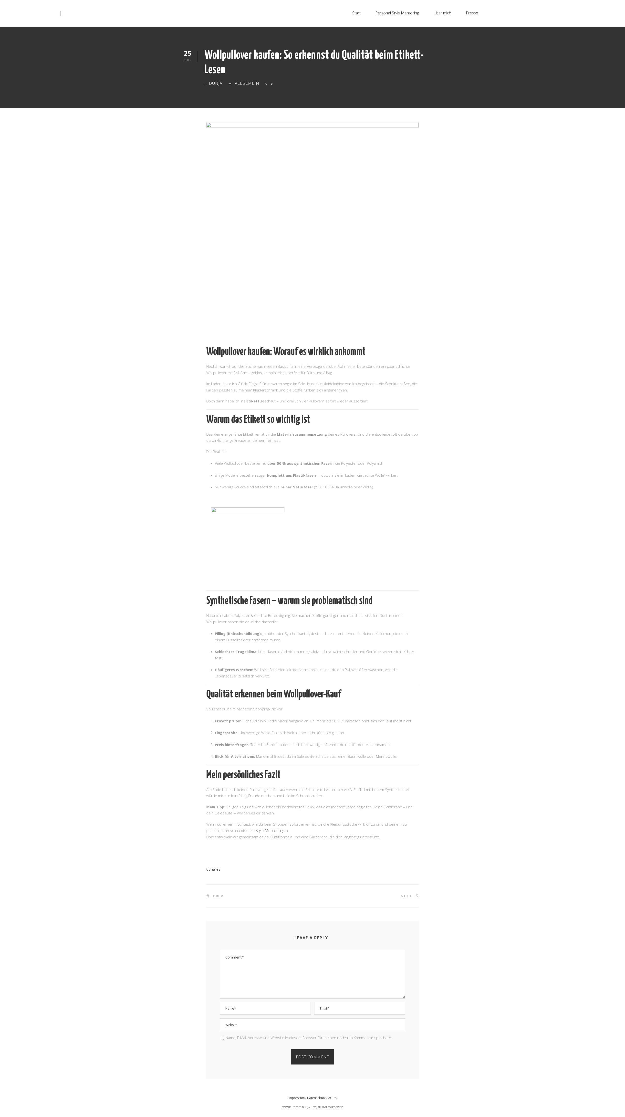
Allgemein (247, 83)
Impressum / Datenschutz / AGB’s (312, 1098)
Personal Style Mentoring (397, 13)
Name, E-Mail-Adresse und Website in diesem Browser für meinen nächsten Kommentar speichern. (309, 1037)
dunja (215, 83)
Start (356, 13)
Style (260, 830)
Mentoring (274, 830)
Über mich (442, 13)
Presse (472, 13)
